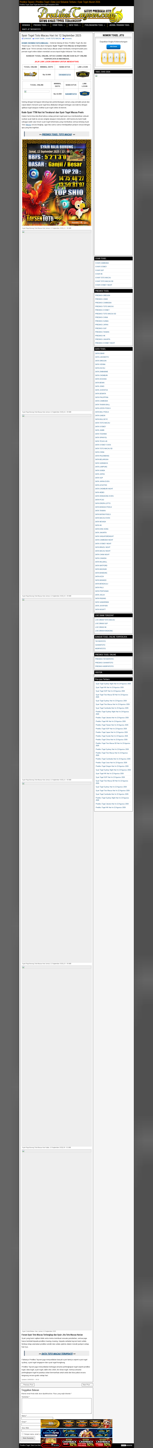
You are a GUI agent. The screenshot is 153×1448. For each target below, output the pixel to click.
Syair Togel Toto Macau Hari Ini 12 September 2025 (51, 35)
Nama (24, 1416)
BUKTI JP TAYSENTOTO (31, 29)
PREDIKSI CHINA (101, 317)
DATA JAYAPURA (101, 606)
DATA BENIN (99, 383)
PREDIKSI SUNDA (102, 321)
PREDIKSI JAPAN (101, 325)
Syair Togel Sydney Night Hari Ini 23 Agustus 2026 (113, 770)
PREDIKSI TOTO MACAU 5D (105, 314)
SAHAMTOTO (100, 645)
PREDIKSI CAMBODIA (103, 303)
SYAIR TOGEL (39, 38)
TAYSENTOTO (100, 641)
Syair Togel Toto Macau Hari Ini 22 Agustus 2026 (113, 790)
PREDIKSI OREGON (102, 295)
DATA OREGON (100, 361)
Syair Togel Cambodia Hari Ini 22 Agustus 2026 (112, 794)
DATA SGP (99, 478)
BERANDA (26, 25)
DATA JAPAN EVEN (102, 481)
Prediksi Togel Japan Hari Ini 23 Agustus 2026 (112, 732)
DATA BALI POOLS (102, 412)
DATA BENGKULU (101, 584)
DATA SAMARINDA (102, 602)
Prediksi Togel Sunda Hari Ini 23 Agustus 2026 (112, 736)
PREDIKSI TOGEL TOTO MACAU (57, 134)
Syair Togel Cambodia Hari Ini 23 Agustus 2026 (112, 708)
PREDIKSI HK (100, 336)
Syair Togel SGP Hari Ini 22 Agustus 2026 (110, 777)
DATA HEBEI (99, 492)
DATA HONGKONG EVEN (104, 496)
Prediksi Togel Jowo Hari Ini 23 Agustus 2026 (111, 763)
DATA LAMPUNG (101, 467)
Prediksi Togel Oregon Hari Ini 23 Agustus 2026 (112, 766)
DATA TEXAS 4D (101, 441)
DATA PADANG (100, 598)
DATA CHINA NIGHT (102, 554)
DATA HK (98, 525)
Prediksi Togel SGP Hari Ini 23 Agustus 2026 (111, 729)
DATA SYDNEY (100, 427)
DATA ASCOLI (100, 368)
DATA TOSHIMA (101, 434)
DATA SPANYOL (101, 437)
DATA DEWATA (100, 394)
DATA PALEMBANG (102, 456)
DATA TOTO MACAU (102, 423)
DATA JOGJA (100, 595)
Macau (28, 125)
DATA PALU (99, 587)
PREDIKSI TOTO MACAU (104, 306)
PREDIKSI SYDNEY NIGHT (105, 343)
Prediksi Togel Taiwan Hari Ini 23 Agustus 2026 (112, 725)
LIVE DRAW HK (101, 627)
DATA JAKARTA (101, 533)
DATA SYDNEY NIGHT (103, 544)
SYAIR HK (99, 274)
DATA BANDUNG (101, 573)
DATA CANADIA (101, 558)
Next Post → (87, 1385)
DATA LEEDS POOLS (103, 408)
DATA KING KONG (101, 529)
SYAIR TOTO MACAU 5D (104, 281)
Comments (68, 38)
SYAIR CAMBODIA (102, 263)
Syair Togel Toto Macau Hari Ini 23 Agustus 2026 (113, 704)
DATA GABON (100, 415)
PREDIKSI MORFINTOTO (104, 666)
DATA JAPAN (100, 474)
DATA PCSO (99, 500)
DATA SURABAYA (101, 463)
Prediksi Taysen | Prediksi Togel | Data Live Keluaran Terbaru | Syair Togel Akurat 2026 (60, 1)
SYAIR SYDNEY (101, 267)
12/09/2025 (27, 38)
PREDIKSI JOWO (101, 299)
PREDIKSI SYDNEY (102, 310)
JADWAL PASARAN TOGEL (119, 25)
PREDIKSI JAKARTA (102, 339)
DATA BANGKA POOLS (103, 507)
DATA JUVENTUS (101, 390)
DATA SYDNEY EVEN (103, 445)
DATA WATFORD (101, 565)
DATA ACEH (99, 576)
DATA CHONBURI (101, 375)
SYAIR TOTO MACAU (53, 38)
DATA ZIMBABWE (101, 372)
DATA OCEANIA (101, 379)
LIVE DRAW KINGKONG (104, 631)
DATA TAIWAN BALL (102, 405)
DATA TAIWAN (100, 511)
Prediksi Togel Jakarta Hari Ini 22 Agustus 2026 (112, 804)
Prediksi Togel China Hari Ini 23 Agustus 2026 (111, 739)
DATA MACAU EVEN (102, 518)
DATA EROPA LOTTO (102, 503)
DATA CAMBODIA (101, 401)
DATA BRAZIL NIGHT (102, 547)
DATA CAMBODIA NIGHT (104, 540)
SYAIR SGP (99, 270)
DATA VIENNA (100, 364)
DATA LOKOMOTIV (102, 357)
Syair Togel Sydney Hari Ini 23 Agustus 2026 (111, 701)
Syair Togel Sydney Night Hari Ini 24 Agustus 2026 (113, 684)
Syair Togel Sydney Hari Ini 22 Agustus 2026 (111, 787)
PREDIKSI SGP (101, 328)
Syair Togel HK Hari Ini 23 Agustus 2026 (110, 687)
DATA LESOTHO (101, 485)
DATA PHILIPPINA (101, 397)
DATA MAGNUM (101, 569)
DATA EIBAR (99, 353)
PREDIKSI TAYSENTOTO (104, 659)
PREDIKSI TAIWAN (102, 332)
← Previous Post (27, 1385)
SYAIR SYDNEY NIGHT (103, 285)
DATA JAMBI (99, 430)
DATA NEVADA (100, 522)
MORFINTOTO (100, 648)
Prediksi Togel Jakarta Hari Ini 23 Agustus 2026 (112, 718)
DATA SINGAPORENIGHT (104, 536)
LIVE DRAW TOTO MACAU (105, 620)
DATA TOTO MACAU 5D (103, 448)
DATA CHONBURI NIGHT (104, 489)
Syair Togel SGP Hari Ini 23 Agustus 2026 (110, 691)
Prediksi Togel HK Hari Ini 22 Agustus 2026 (111, 807)
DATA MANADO (100, 580)
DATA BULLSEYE (101, 419)
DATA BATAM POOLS (103, 514)
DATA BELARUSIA (101, 459)
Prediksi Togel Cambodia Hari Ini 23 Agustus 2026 (113, 759)
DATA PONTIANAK (102, 591)
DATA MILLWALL (101, 562)
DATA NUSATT (100, 609)
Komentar (26, 1397)
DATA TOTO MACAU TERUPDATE (57, 1353)
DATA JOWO (99, 386)
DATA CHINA (99, 452)
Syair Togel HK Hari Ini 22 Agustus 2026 (110, 773)
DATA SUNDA (100, 470)
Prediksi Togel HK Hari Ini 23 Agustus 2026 (111, 721)
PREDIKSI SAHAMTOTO (104, 663)
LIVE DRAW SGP (101, 623)
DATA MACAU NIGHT (102, 551)
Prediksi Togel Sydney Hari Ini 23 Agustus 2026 (112, 749)
